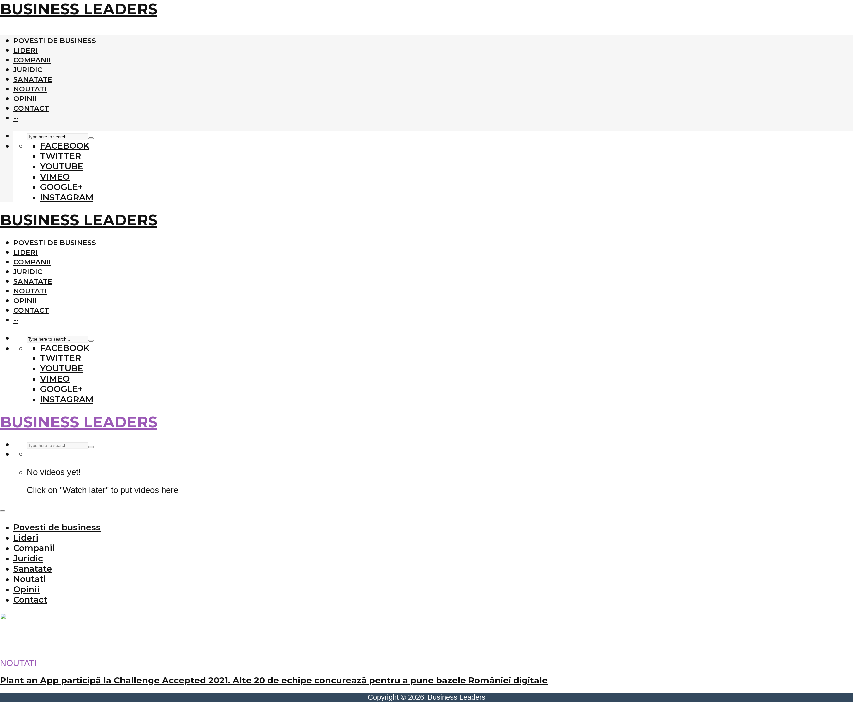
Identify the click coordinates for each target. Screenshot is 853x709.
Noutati (30, 89)
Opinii (25, 98)
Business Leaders (78, 9)
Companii (32, 60)
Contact (31, 108)
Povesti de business (54, 40)
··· (15, 118)
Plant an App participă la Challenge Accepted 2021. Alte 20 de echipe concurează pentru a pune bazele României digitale (274, 680)
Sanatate (32, 79)
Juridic (27, 69)
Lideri (25, 50)
